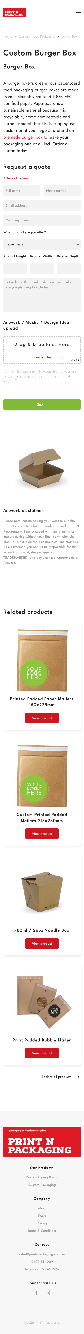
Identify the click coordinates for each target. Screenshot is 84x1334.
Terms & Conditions (42, 1230)
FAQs (42, 1215)
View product (42, 718)
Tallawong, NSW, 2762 (42, 1269)
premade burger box (22, 137)
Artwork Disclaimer (17, 178)
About (42, 1208)
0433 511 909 (42, 1261)
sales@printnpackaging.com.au (42, 1254)
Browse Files (42, 357)
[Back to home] (14, 12)
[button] (78, 12)
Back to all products (56, 1076)
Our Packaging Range (42, 1177)
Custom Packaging (42, 1184)
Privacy (42, 1223)
